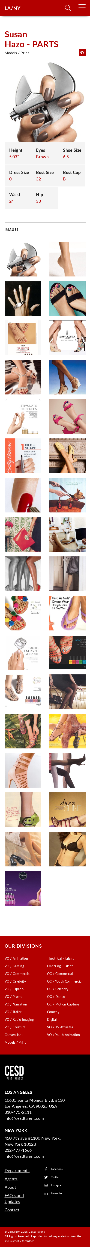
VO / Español (14, 988)
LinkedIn (56, 1193)
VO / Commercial (17, 973)
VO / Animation (16, 958)
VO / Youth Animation (63, 1034)
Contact (12, 1210)
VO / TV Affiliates (60, 1027)
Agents (11, 1179)
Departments (17, 1170)
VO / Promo (14, 996)
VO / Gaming (14, 966)
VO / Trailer (13, 1011)
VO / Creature (15, 1027)
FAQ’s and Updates (14, 1198)
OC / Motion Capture (63, 1004)
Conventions (14, 1034)
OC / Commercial (60, 973)
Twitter (55, 1177)
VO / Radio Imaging (19, 1019)
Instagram (57, 1185)
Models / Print (15, 1042)
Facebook (57, 1169)
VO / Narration (16, 1004)
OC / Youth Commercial (64, 981)
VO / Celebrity (15, 981)
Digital (52, 1019)
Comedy (53, 1011)
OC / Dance (56, 996)
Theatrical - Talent (60, 958)
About (10, 1187)
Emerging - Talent (60, 966)
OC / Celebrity (57, 988)
